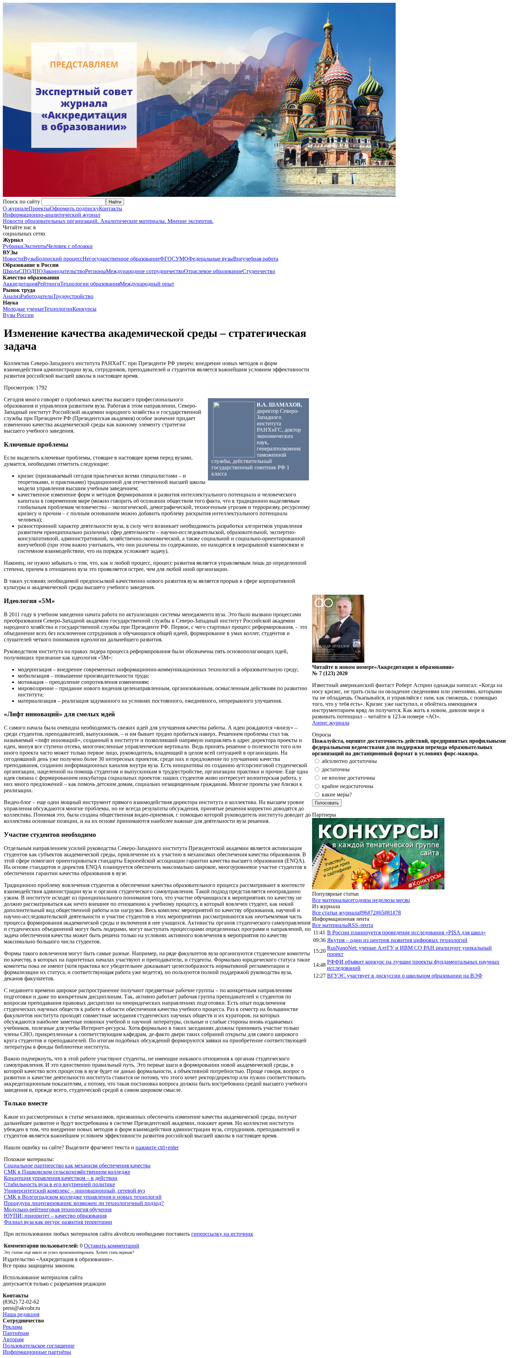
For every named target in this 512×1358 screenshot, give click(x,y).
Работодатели (37, 296)
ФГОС (168, 259)
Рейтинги (48, 284)
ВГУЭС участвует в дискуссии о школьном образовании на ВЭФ (404, 976)
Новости (13, 259)
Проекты (39, 208)
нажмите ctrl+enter (157, 1147)
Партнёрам (16, 1333)
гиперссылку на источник (222, 1234)
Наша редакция (21, 1314)
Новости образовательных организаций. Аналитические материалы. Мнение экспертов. (108, 218)
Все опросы (494, 735)
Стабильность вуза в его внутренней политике (59, 1184)
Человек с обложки (70, 246)
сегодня (357, 900)
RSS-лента (360, 925)
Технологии (58, 309)
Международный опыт (147, 284)
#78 (397, 913)
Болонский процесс (59, 259)
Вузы (29, 259)
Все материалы (330, 900)
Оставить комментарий (111, 1246)
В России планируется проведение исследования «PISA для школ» (406, 932)
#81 (388, 913)
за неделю (378, 900)
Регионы (95, 271)
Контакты (110, 208)
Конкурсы (84, 309)
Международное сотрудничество (145, 271)
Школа (11, 271)
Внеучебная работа (255, 259)
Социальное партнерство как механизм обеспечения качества (77, 1165)
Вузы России (18, 315)
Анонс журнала (330, 723)
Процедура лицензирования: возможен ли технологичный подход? (84, 1203)
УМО (182, 259)
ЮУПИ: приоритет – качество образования (55, 1216)
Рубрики (13, 246)
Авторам (13, 1339)
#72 (371, 913)
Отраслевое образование (213, 271)
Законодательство (64, 271)
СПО (25, 271)
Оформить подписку (74, 208)
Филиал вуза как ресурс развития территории (58, 1222)
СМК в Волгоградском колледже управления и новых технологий (83, 1197)
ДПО (37, 271)
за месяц (400, 900)
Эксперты (35, 246)
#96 (363, 913)
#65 (380, 913)
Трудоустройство (73, 296)
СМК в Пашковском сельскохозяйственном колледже (67, 1172)
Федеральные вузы (210, 259)
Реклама (12, 1327)
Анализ (12, 296)
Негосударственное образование (121, 259)
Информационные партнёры (37, 1352)
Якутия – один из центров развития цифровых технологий (397, 940)
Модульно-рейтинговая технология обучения (57, 1209)
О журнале (16, 208)
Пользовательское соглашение (39, 1346)
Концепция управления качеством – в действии (60, 1178)
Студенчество (258, 271)
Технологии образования (90, 284)
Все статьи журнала (335, 913)
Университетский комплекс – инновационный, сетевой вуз (74, 1191)
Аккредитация (20, 284)
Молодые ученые (23, 309)
